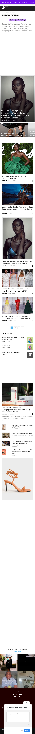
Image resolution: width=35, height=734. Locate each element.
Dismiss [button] (32, 2)
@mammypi (17, 652)
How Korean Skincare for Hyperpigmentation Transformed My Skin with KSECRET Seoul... (16, 410)
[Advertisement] (17, 54)
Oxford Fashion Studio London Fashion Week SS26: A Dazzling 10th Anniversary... (22, 443)
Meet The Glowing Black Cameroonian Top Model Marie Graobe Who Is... (17, 262)
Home (3, 13)
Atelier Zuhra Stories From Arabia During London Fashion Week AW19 (16, 317)
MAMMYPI (4, 180)
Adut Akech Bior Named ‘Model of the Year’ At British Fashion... (16, 177)
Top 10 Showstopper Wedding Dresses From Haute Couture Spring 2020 (17, 290)
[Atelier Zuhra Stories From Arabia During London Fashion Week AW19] (17, 305)
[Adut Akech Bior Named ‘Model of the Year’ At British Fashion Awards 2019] (17, 158)
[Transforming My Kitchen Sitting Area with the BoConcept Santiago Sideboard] (6, 435)
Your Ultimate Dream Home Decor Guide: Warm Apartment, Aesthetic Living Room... (22, 451)
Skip (22, 730)
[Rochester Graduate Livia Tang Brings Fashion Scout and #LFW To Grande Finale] (14, 132)
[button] (2, 8)
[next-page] (22, 328)
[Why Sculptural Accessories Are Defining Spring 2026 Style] (4, 427)
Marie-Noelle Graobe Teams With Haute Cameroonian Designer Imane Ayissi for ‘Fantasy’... (17, 209)
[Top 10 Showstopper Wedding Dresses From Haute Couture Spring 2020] (17, 278)
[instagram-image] (9, 662)
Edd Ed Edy (4, 120)
